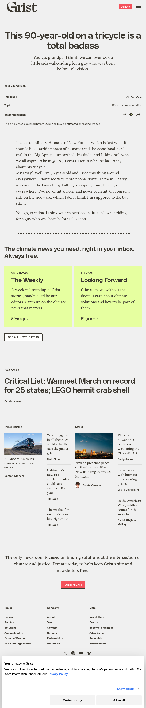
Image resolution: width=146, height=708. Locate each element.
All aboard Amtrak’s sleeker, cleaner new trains (19, 463)
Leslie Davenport (128, 489)
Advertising (96, 632)
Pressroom (54, 643)
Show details (125, 688)
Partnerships (55, 638)
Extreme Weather (15, 638)
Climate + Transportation (127, 105)
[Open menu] (138, 7)
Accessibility (97, 643)
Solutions (10, 627)
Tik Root (52, 498)
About (51, 616)
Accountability (13, 632)
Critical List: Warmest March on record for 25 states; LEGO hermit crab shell (69, 385)
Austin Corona (92, 485)
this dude (83, 155)
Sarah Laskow (13, 401)
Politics (9, 622)
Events (93, 622)
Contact (52, 627)
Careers (52, 632)
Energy (8, 616)
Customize (70, 700)
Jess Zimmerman (15, 85)
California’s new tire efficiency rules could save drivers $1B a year (58, 481)
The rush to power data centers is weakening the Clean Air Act (128, 444)
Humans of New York (67, 143)
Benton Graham (14, 475)
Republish (95, 638)
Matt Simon (54, 459)
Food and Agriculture (17, 643)
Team (50, 622)
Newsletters (96, 616)
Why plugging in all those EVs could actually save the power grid (58, 444)
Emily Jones (125, 459)
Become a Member (101, 627)
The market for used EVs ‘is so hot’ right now (58, 514)
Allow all (119, 700)
